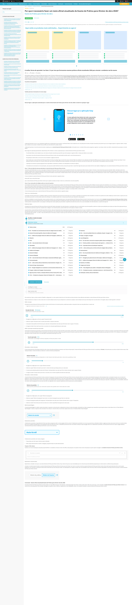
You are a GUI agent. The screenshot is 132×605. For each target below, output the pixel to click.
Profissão (75, 3)
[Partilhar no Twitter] (26, 22)
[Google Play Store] (19, 1)
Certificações (60, 3)
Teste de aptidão (36, 3)
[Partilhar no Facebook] (25, 22)
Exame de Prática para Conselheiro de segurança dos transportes (12, 75)
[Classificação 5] (28, 8)
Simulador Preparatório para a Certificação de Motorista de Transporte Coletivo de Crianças (12, 62)
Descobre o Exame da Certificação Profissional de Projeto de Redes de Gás (38, 95)
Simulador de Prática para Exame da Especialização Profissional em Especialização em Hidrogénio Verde (12, 34)
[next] (109, 119)
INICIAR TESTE (29, 18)
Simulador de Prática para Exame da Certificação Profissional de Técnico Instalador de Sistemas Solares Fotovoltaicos (12, 19)
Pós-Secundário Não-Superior (85, 3)
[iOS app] (72, 139)
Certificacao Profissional (36, 6)
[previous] (45, 119)
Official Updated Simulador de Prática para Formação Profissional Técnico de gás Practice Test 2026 (42, 94)
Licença (30, 3)
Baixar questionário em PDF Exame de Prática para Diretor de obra (117, 22)
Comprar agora (36, 17)
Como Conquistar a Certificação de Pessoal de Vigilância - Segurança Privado (38, 97)
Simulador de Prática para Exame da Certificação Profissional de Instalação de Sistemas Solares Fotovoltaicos (12, 38)
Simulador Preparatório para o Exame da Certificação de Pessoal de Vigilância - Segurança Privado (12, 69)
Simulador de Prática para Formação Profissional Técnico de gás (12, 64)
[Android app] (81, 139)
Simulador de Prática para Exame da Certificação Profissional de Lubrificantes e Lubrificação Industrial (12, 89)
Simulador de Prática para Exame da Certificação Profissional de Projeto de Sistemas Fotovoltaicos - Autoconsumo (12, 50)
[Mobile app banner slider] (70, 134)
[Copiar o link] (31, 22)
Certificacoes (30, 6)
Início (26, 6)
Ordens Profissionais (52, 3)
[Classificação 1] (25, 8)
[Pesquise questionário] (12, 12)
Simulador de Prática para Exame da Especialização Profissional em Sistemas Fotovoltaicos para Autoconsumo (11, 23)
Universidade (44, 3)
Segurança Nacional (23, 3)
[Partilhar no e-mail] (28, 22)
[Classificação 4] (27, 8)
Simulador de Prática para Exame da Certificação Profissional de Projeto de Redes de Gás (12, 67)
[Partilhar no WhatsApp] (29, 22)
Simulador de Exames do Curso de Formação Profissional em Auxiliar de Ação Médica (11, 73)
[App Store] (13, 1)
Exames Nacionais (68, 3)
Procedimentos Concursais (12, 3)
